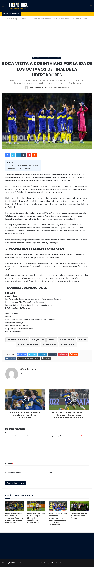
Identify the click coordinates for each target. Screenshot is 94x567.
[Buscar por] (91, 6)
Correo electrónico (13, 472)
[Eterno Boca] (18, 6)
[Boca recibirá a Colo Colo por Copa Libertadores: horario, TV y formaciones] (36, 506)
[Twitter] (13, 155)
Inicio (10, 19)
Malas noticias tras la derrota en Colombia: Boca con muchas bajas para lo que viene (14, 517)
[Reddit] (34, 155)
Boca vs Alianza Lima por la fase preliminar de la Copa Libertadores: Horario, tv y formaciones (58, 519)
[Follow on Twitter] (41, 88)
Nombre (9, 464)
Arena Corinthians (18, 339)
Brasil (83, 339)
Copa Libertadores (21, 19)
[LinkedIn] (18, 155)
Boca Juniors (68, 339)
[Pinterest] (29, 155)
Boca (52, 339)
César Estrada (34, 88)
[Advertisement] (47, 38)
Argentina (39, 339)
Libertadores (69, 344)
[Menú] (3, 6)
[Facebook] (7, 155)
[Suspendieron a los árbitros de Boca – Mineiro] (79, 506)
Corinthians (50, 344)
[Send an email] (42, 88)
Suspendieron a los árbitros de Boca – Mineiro (78, 515)
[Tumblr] (23, 155)
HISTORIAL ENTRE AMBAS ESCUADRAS (23, 166)
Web (51, 472)
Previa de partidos (54, 58)
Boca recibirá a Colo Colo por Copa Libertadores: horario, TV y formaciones (36, 517)
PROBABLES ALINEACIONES (19, 168)
